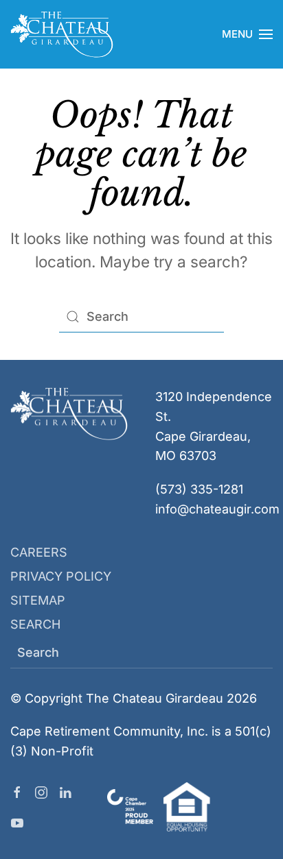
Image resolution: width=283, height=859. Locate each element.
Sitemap (37, 600)
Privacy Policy (60, 576)
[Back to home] (61, 34)
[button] (247, 34)
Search (35, 624)
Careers (38, 552)
